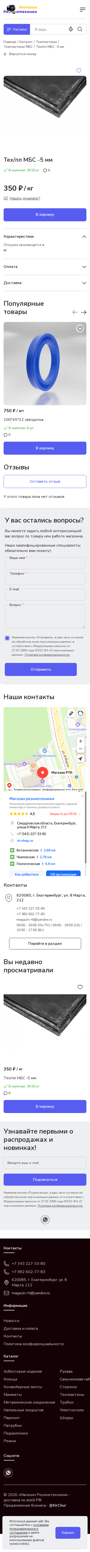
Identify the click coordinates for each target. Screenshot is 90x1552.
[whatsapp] (45, 1219)
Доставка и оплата (21, 1328)
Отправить (41, 669)
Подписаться (45, 1179)
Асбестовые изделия (23, 1371)
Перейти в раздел (45, 943)
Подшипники (16, 1433)
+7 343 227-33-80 (31, 908)
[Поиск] (80, 29)
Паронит (12, 1417)
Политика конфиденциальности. (47, 655)
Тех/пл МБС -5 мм (20, 1078)
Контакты (13, 1336)
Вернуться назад (22, 54)
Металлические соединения (29, 1402)
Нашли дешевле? (25, 198)
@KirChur (57, 1505)
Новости (11, 1320)
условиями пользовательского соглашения (29, 1529)
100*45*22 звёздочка (23, 419)
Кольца (10, 1379)
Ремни (10, 1441)
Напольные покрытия (23, 1410)
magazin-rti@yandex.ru (34, 919)
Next (83, 312)
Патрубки (13, 1425)
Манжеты (13, 1394)
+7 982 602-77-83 (31, 914)
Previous (75, 312)
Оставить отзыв (45, 481)
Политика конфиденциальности (34, 1344)
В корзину (45, 214)
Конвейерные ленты (23, 1387)
